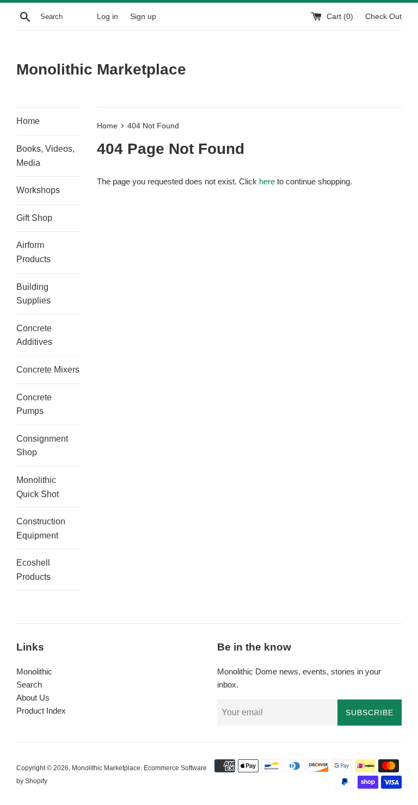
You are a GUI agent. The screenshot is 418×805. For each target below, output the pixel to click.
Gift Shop (34, 217)
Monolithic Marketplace (101, 69)
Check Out (383, 17)
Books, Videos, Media (45, 156)
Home (28, 121)
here (267, 181)
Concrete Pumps (34, 404)
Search (29, 684)
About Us (33, 697)
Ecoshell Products (33, 569)
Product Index (41, 710)
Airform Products (33, 252)
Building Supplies (33, 294)
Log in (107, 17)
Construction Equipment (40, 528)
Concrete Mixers (47, 369)
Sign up (143, 17)
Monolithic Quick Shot (37, 487)
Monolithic (34, 671)
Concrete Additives (34, 335)
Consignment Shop (42, 445)
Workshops (38, 190)
